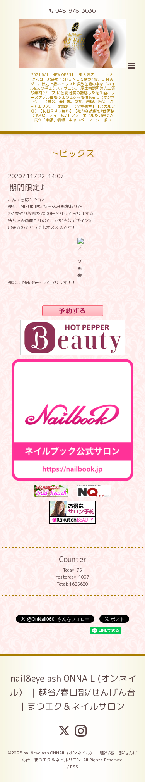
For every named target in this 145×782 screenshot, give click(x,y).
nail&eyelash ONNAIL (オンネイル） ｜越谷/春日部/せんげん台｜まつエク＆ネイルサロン (72, 692)
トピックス (72, 153)
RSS (74, 767)
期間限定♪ (27, 187)
